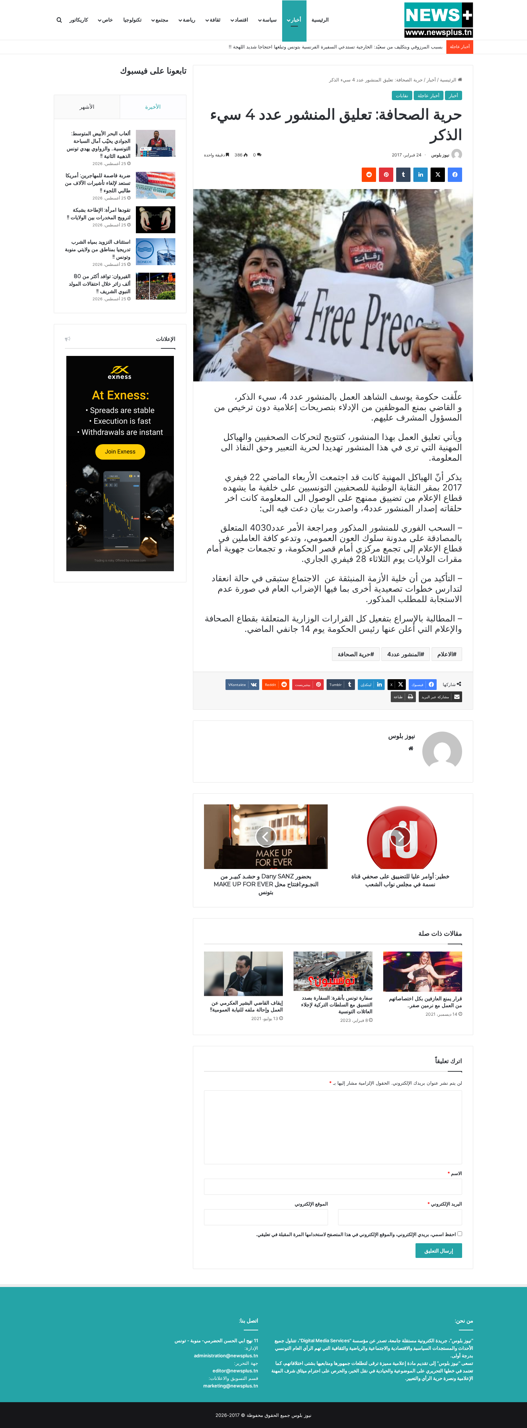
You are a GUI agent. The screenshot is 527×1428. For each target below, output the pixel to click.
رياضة (189, 20)
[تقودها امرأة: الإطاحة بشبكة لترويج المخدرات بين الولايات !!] (155, 219)
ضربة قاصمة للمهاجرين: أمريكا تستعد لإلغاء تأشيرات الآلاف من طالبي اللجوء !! (97, 183)
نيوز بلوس (440, 155)
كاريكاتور (79, 20)
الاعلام (445, 654)
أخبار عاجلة (429, 95)
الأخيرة (153, 106)
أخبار (296, 20)
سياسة (269, 20)
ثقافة (215, 20)
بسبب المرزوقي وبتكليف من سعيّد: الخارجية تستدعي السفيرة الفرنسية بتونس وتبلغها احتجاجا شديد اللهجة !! (336, 47)
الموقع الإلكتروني (311, 1204)
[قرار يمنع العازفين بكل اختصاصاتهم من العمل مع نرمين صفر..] (422, 971)
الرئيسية (320, 20)
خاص (107, 20)
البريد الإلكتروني (444, 1204)
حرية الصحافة (354, 654)
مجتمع (162, 20)
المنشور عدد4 (404, 654)
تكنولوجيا (132, 20)
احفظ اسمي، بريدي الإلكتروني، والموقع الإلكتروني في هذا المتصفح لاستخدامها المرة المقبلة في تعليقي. (356, 1234)
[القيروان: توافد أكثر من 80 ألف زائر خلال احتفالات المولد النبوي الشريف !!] (155, 286)
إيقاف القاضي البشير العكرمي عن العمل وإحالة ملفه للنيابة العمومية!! (246, 1006)
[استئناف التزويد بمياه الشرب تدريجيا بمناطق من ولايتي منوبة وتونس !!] (155, 251)
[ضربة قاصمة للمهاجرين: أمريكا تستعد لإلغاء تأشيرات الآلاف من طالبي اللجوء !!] (155, 185)
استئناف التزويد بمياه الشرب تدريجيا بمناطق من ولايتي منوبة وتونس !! (97, 249)
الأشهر (87, 106)
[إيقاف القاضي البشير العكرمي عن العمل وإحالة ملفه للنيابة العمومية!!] (243, 974)
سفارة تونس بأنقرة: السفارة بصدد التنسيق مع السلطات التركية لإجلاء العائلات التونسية (336, 1005)
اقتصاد (241, 20)
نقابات (402, 95)
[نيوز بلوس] (438, 20)
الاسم (454, 1173)
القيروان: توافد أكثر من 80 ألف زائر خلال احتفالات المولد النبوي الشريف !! (99, 284)
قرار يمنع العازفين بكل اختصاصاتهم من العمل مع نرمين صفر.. (425, 1002)
